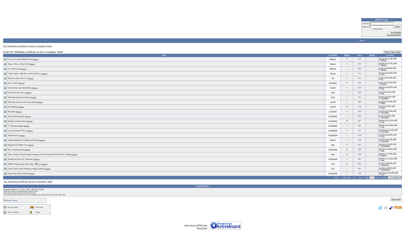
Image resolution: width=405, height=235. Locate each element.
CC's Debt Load (14, 69)
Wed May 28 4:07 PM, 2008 (388, 125)
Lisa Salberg (333, 83)
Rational (383, 60)
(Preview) (35, 59)
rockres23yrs (385, 165)
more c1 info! (13, 83)
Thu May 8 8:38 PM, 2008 (387, 139)
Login (397, 26)
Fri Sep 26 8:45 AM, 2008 (387, 68)
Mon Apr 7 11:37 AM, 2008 (388, 158)
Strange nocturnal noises (17, 121)
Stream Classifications (16, 116)
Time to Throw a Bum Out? (18, 64)
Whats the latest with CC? (17, 78)
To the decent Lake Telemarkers (19, 88)
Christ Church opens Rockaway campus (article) (26, 169)
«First (336, 178)
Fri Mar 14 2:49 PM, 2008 (387, 163)
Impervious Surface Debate (18, 173)
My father (11, 112)
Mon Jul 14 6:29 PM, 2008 (388, 87)
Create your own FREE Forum (195, 225)
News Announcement (16, 150)
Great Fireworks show (16, 92)
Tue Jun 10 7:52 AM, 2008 (387, 111)
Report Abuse (202, 228)
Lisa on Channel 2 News (17, 131)
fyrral (382, 89)
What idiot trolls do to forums (19, 97)
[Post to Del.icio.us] (391, 208)
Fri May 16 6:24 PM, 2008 (387, 134)
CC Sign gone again (15, 126)
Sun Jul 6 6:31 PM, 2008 (387, 96)
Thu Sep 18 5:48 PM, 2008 (388, 73)
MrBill (383, 103)
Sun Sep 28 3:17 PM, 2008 (388, 63)
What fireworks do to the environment (22, 102)
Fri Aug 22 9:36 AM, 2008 (387, 77)
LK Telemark (13, 107)
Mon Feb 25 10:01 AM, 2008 (388, 172)
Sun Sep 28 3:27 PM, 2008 (388, 58)
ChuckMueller (332, 116)
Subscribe (396, 199)
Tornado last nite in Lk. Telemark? (20, 159)
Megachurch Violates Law (17, 145)
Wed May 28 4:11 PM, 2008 (388, 120)
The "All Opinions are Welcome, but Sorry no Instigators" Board (27, 46)
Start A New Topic (392, 52)
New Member (396, 32)
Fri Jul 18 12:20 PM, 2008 (387, 82)
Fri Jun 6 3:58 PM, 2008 (387, 115)
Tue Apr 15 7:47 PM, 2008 (387, 153)
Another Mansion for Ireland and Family (23, 140)
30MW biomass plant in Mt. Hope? (21, 164)
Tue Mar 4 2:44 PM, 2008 (387, 168)
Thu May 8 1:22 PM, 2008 (387, 144)
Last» (361, 178)
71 (354, 178)
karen (382, 93)
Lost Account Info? (394, 35)
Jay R (383, 74)
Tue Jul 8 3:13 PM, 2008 (387, 92)
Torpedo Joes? (13, 135)
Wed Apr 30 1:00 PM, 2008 (388, 149)
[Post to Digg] (385, 208)
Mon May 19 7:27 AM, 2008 (388, 130)
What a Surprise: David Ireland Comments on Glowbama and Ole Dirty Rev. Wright (39, 154)
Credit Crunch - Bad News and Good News (24, 73)
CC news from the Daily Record (20, 59)
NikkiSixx (333, 59)
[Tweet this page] (380, 208)
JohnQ (333, 92)
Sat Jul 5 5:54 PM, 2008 (387, 106)
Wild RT (333, 87)
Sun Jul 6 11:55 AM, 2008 (387, 101)
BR (333, 78)
